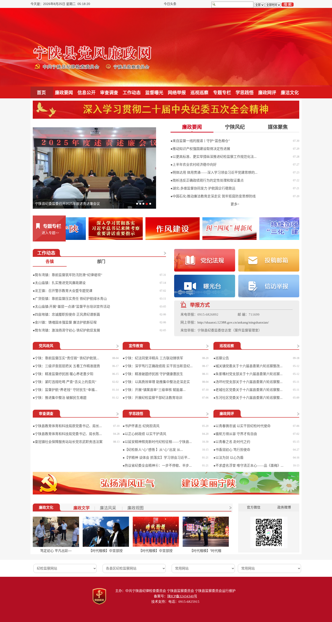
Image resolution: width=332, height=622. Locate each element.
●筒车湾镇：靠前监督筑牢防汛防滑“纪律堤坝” (67, 275)
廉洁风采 (108, 508)
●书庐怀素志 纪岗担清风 (141, 426)
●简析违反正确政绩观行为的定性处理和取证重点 (207, 180)
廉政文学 (81, 508)
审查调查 (109, 92)
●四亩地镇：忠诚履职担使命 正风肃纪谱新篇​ (66, 314)
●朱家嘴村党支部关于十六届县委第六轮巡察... (248, 374)
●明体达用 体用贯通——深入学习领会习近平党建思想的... (214, 172)
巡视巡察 (199, 92)
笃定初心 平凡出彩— (56, 551)
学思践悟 (245, 92)
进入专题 (50, 233)
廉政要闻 (64, 92)
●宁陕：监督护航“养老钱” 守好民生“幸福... (65, 390)
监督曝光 (154, 92)
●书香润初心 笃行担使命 (231, 450)
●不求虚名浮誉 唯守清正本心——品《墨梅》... (248, 465)
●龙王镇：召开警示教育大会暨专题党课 (62, 291)
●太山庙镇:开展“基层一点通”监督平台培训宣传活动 (71, 306)
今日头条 (170, 4)
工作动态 (132, 92)
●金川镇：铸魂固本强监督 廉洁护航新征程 (65, 322)
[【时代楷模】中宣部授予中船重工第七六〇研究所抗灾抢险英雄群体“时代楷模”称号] (156, 532)
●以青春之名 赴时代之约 (231, 442)
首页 (41, 92)
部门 (101, 261)
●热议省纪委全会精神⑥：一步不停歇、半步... (157, 465)
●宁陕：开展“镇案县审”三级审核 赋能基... (154, 390)
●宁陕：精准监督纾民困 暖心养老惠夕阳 (63, 374)
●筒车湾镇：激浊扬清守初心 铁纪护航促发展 (66, 330)
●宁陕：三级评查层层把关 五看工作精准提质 (66, 366)
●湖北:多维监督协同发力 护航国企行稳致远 (203, 188)
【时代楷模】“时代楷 (205, 551)
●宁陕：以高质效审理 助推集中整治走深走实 (156, 382)
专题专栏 (222, 92)
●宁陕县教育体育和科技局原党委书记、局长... (67, 426)
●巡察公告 (221, 358)
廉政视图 (135, 508)
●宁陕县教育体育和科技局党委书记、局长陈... (67, 434)
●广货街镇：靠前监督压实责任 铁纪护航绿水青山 (70, 298)
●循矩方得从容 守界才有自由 (235, 434)
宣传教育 (136, 346)
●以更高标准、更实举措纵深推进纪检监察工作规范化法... (214, 156)
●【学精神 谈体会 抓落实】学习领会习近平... (156, 457)
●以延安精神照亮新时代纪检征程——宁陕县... (157, 442)
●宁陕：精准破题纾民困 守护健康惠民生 (153, 374)
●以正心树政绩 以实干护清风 (144, 434)
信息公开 (86, 92)
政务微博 (284, 507)
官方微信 (253, 507)
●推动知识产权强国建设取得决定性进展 (200, 149)
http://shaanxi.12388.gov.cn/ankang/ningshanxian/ (233, 322)
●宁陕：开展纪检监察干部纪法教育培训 (152, 398)
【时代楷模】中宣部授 (106, 551)
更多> (235, 204)
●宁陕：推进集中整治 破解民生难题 (60, 398)
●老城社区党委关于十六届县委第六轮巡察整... (248, 390)
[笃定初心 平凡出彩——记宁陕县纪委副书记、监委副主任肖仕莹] (56, 532)
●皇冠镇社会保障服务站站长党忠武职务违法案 (68, 442)
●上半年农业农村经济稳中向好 (194, 164)
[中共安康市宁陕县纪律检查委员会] (92, 47)
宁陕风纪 (235, 127)
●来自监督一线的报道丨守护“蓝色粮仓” (200, 141)
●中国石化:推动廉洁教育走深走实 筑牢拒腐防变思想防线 (213, 196)
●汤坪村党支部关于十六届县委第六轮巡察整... (248, 382)
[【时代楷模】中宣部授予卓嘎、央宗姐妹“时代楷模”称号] (106, 532)
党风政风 (46, 346)
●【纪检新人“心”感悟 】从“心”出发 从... (153, 450)
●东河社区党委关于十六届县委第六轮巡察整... (248, 398)
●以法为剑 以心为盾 (228, 457)
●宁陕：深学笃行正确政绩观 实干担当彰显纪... (158, 366)
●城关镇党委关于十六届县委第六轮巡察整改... (248, 366)
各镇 (50, 261)
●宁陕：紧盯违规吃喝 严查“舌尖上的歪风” (64, 382)
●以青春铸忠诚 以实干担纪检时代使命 (242, 426)
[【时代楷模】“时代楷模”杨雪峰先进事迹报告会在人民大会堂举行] (205, 532)
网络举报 (177, 92)
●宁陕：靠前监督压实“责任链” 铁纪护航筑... (66, 358)
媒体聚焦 (278, 127)
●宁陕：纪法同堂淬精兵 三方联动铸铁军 (153, 358)
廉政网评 (267, 92)
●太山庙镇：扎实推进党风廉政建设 (59, 283)
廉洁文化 (290, 92)
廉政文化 (46, 507)
